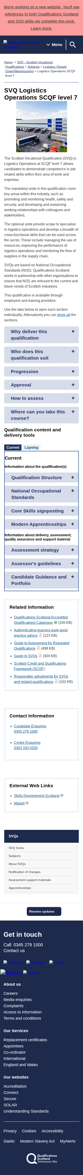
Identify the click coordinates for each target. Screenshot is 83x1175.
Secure (10, 1099)
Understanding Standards (26, 1111)
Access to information (23, 1012)
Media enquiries (18, 999)
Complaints (13, 1006)
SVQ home (16, 848)
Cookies (29, 1131)
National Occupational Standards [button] (36, 494)
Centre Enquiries (27, 743)
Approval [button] (21, 384)
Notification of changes (25, 872)
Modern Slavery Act (37, 1141)
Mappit (19, 803)
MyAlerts (67, 1141)
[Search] (72, 45)
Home (8, 62)
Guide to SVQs (25, 656)
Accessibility (52, 1131)
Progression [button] (24, 371)
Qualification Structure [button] (36, 477)
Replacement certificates (25, 1040)
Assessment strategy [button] (35, 549)
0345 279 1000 (26, 731)
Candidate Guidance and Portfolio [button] (39, 580)
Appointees (13, 1046)
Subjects (34, 66)
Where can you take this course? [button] (38, 415)
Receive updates (41, 911)
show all (63, 315)
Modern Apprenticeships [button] (38, 524)
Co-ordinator (15, 1052)
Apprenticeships (20, 888)
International (14, 1058)
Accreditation (15, 1086)
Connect (11, 1092)
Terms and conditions (22, 1018)
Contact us (14, 950)
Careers (11, 993)
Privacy (10, 1131)
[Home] (21, 44)
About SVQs (17, 864)
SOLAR (10, 1105)
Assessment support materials (30, 880)
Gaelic (9, 1141)
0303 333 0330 (26, 748)
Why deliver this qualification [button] (29, 334)
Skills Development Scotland (36, 796)
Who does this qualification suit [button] (29, 354)
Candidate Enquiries (30, 726)
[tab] (12, 447)
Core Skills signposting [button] (37, 510)
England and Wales (21, 1065)
